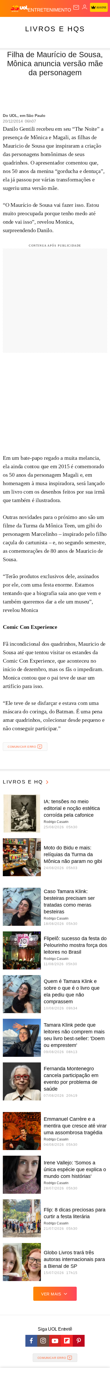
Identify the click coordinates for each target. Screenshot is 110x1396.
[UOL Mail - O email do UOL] (76, 7)
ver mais (51, 1294)
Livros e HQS (55, 29)
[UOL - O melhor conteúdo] (19, 8)
